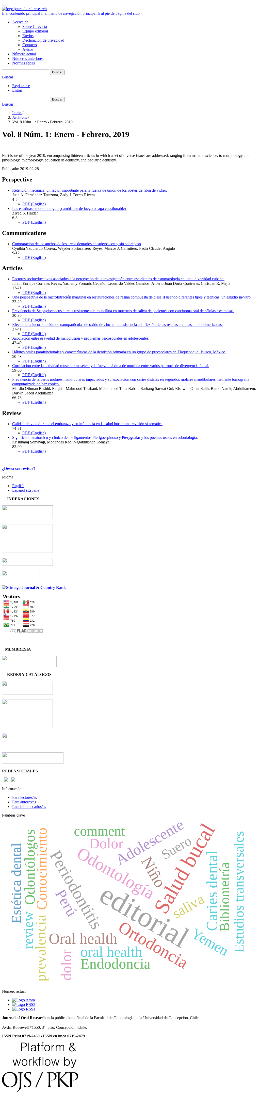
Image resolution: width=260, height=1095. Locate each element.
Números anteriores (27, 58)
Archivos (20, 117)
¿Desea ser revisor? (18, 468)
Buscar (57, 72)
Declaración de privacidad (43, 40)
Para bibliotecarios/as (29, 806)
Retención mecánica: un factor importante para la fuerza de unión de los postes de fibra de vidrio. (89, 190)
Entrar (17, 90)
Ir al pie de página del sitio (119, 13)
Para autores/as (24, 802)
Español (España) (26, 490)
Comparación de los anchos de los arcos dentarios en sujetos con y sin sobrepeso (76, 244)
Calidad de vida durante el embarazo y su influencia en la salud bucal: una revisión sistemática (87, 424)
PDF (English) (34, 204)
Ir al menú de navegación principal (68, 13)
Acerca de (20, 22)
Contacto (29, 45)
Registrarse (21, 86)
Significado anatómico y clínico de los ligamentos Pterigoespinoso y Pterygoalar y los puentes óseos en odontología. (105, 437)
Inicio (17, 113)
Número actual (24, 54)
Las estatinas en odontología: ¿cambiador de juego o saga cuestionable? (69, 208)
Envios (28, 36)
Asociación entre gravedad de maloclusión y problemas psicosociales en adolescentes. (80, 338)
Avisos (27, 49)
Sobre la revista (34, 26)
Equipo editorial (35, 31)
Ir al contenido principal (21, 13)
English (18, 486)
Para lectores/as (24, 797)
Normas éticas (23, 63)
